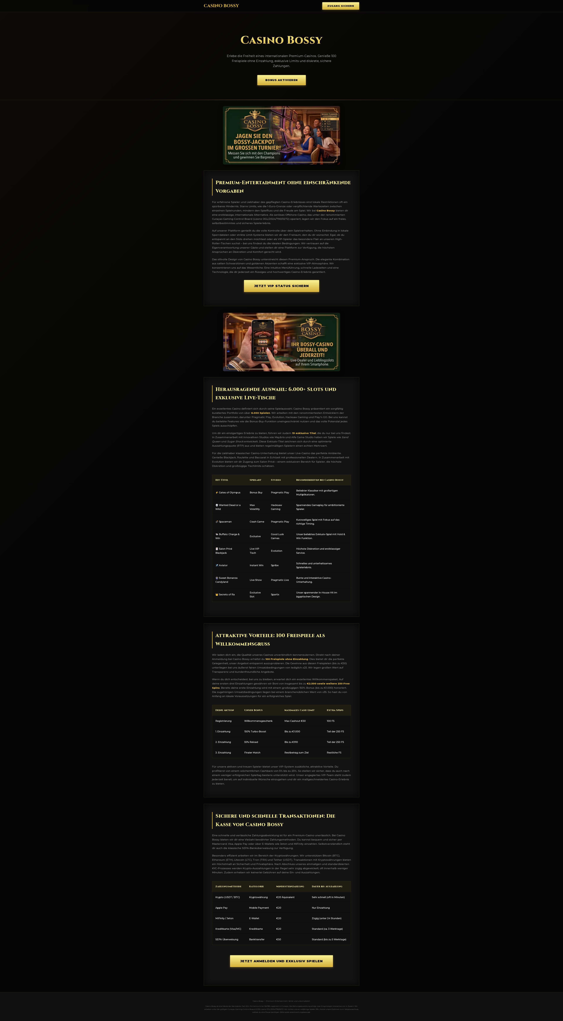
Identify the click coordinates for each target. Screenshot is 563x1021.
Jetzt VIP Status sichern (281, 286)
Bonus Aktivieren (281, 80)
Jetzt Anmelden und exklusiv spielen (281, 961)
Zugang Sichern (340, 6)
